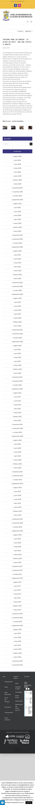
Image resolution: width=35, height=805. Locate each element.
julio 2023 (17, 302)
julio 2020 (17, 444)
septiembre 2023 (17, 294)
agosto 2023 (18, 298)
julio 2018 (17, 539)
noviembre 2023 (17, 286)
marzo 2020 (17, 460)
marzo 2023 (17, 318)
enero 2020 (17, 468)
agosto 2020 (18, 440)
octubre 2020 (17, 432)
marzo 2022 (17, 365)
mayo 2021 (17, 405)
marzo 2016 (17, 649)
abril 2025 (17, 219)
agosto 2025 (18, 203)
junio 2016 (17, 637)
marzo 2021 (17, 412)
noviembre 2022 (17, 334)
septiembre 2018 (17, 531)
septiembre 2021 (17, 389)
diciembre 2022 (18, 330)
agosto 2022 (18, 345)
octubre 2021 (17, 385)
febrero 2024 (17, 274)
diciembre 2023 (18, 282)
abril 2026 (17, 172)
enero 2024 (17, 278)
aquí (22, 802)
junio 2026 (17, 164)
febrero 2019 (17, 511)
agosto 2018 (18, 535)
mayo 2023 (17, 310)
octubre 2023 (17, 290)
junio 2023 (17, 306)
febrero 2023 (17, 322)
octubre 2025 (17, 196)
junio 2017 (17, 590)
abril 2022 (17, 361)
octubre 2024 (17, 243)
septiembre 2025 (17, 200)
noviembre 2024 (17, 239)
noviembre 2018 (17, 523)
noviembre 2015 (17, 665)
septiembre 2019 (17, 483)
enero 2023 (17, 326)
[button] (4, 127)
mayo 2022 (17, 357)
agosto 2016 (18, 629)
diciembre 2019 (18, 472)
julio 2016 (17, 633)
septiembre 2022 (17, 341)
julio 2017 (17, 586)
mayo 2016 (17, 641)
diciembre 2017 (18, 566)
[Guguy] (23, 735)
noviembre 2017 (17, 570)
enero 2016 (17, 657)
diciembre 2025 (18, 188)
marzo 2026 (17, 176)
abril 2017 (17, 598)
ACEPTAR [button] (29, 802)
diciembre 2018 (18, 519)
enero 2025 (17, 231)
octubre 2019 (17, 479)
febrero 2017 (17, 606)
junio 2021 (17, 401)
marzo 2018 (17, 554)
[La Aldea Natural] (24, 739)
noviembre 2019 (17, 476)
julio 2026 (17, 160)
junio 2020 (17, 448)
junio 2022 (17, 353)
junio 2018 (17, 543)
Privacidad (15, 732)
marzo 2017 (17, 602)
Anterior (20, 31)
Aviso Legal (9, 732)
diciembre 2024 (18, 235)
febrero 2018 (17, 558)
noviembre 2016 (17, 617)
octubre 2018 (17, 527)
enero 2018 (17, 562)
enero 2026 (17, 184)
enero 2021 (17, 420)
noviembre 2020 (17, 428)
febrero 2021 (17, 416)
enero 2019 (17, 515)
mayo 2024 (17, 263)
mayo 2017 (17, 594)
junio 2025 (17, 211)
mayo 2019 (17, 499)
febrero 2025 (17, 227)
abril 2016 (17, 645)
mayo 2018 (17, 546)
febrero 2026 (17, 180)
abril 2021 (17, 409)
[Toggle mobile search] (28, 22)
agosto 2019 (18, 487)
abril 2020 (17, 456)
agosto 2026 (18, 156)
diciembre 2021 (18, 377)
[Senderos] (10, 739)
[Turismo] (10, 735)
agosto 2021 (18, 393)
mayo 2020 (17, 452)
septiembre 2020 (17, 436)
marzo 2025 (17, 223)
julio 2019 (17, 491)
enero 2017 (17, 610)
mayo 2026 (17, 168)
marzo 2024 (17, 270)
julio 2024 (17, 255)
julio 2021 (17, 397)
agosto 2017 (18, 582)
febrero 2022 (17, 369)
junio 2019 (17, 495)
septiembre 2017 (17, 578)
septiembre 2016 (17, 625)
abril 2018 (17, 550)
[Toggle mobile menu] (31, 22)
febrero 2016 (17, 653)
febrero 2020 (17, 464)
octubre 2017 (17, 574)
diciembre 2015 (18, 661)
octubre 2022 (17, 338)
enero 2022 (17, 373)
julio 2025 (17, 207)
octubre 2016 (17, 621)
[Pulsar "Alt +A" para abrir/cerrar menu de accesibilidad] (2, 802)
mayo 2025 (17, 215)
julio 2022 (17, 349)
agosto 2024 (18, 251)
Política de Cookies (24, 732)
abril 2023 (17, 314)
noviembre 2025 (17, 192)
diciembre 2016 (18, 614)
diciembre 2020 (18, 424)
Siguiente (28, 31)
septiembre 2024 (17, 247)
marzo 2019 (17, 507)
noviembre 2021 (17, 381)
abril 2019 (17, 503)
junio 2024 (17, 259)
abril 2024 (17, 267)
